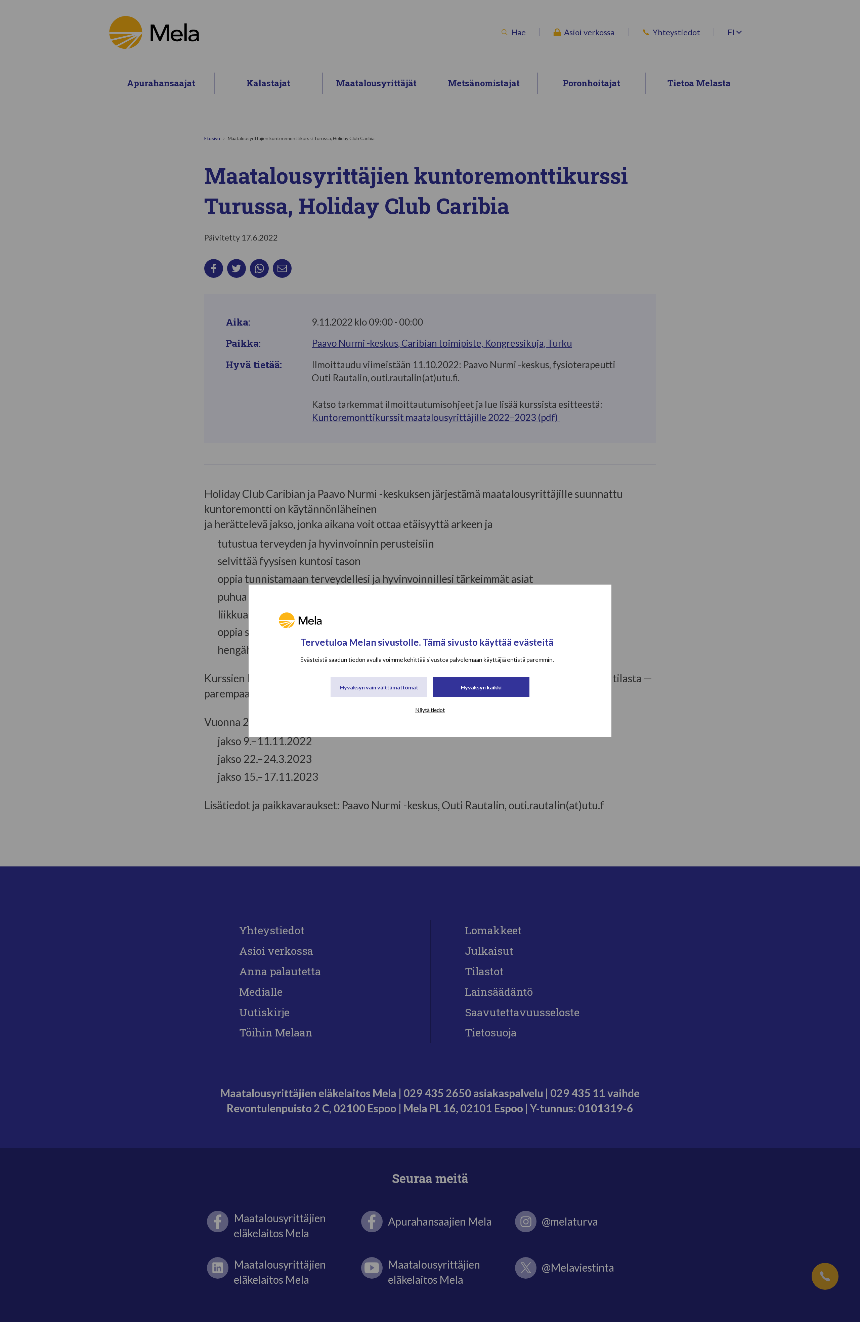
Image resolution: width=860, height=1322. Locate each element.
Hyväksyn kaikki (481, 687)
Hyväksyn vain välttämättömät (379, 687)
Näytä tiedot (430, 710)
